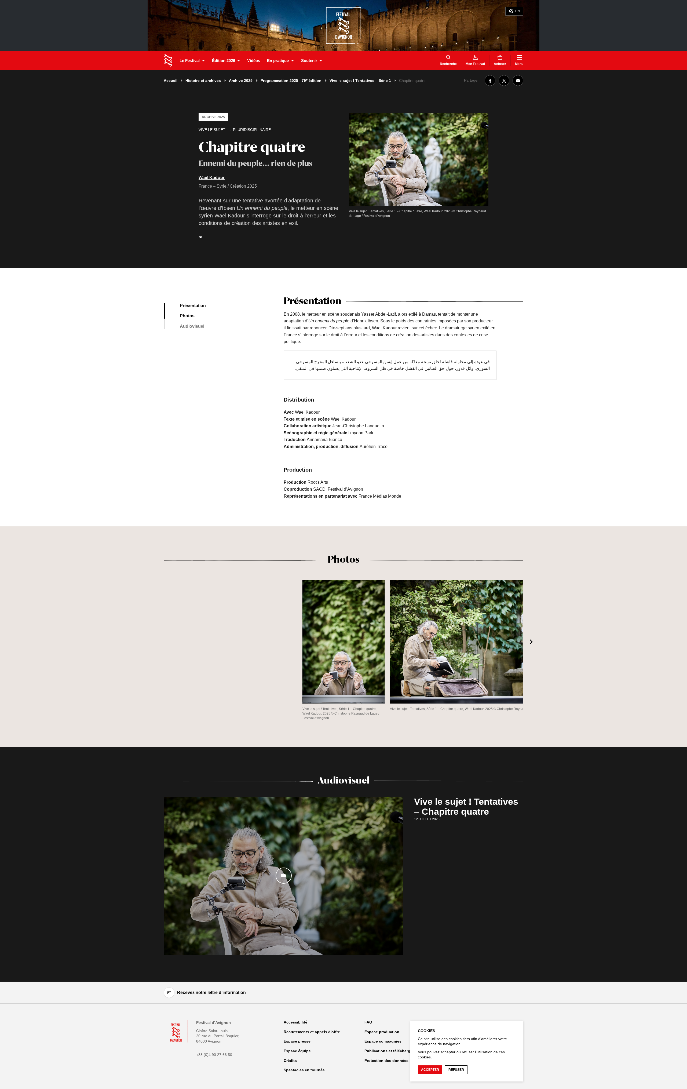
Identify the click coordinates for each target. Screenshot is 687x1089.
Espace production (381, 1032)
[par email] (518, 80)
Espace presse (297, 1041)
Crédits (290, 1060)
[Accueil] (168, 60)
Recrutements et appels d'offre (312, 1032)
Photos (187, 316)
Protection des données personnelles (398, 1060)
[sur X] (504, 80)
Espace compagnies (382, 1041)
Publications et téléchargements (394, 1051)
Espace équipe (297, 1051)
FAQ (368, 1022)
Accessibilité (295, 1022)
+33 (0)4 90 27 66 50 (214, 1054)
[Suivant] (531, 641)
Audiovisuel (192, 326)
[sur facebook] (490, 80)
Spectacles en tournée (304, 1070)
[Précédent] (156, 641)
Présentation (193, 305)
